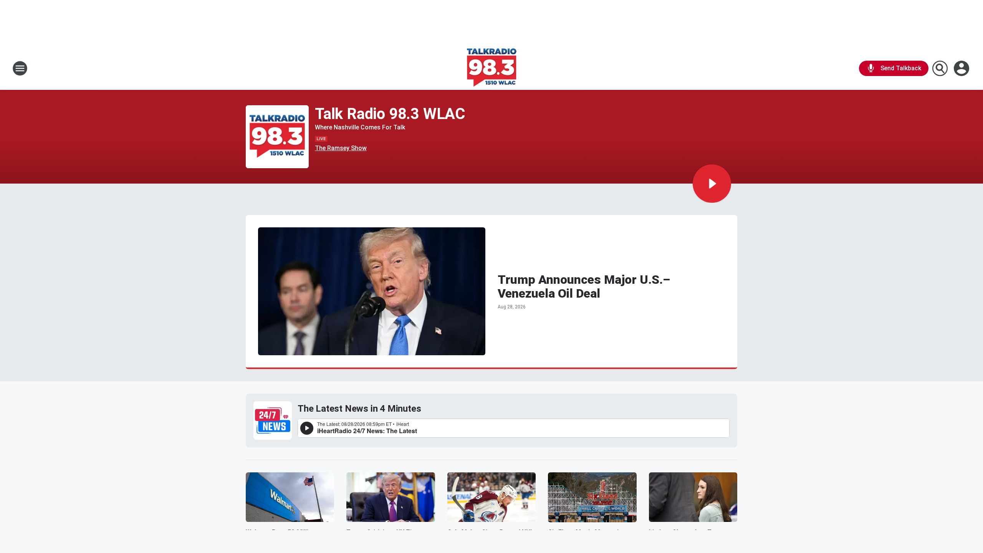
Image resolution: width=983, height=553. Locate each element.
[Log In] (962, 68)
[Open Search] (940, 68)
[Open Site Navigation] (20, 68)
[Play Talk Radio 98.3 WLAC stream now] (277, 137)
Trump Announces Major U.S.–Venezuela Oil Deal (584, 286)
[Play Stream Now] (712, 183)
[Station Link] (491, 68)
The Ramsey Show (341, 148)
